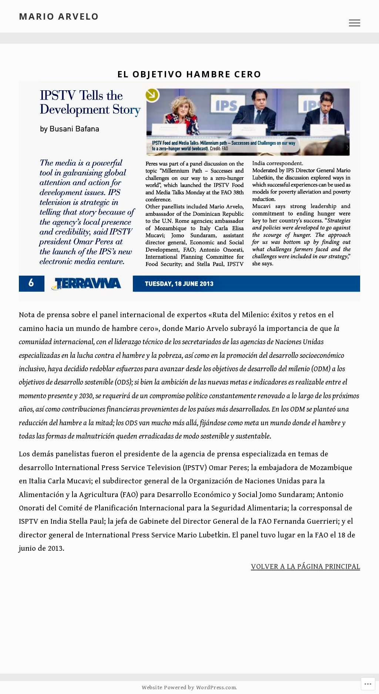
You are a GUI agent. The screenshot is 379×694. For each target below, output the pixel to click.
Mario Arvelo (59, 16)
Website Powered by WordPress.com (189, 688)
